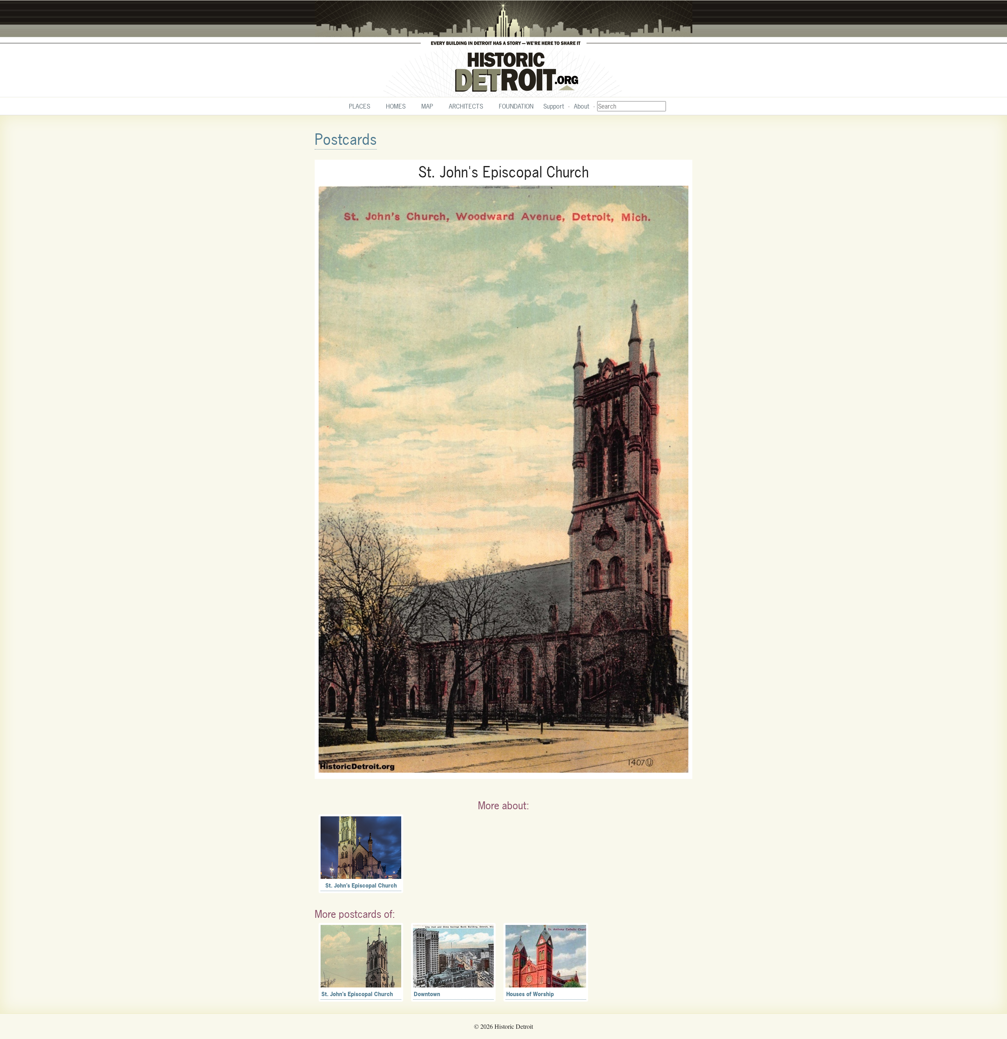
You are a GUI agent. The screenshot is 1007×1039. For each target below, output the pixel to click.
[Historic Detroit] (503, 49)
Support (553, 106)
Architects (466, 106)
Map (427, 106)
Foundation (516, 106)
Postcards (346, 139)
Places (359, 106)
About (581, 106)
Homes (396, 106)
